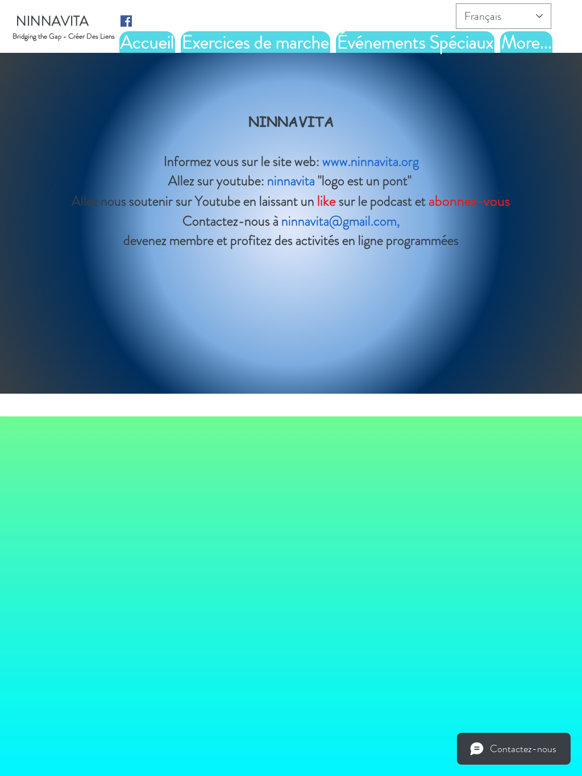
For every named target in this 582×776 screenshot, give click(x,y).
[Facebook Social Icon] (126, 21)
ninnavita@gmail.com (339, 221)
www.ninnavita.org (370, 161)
